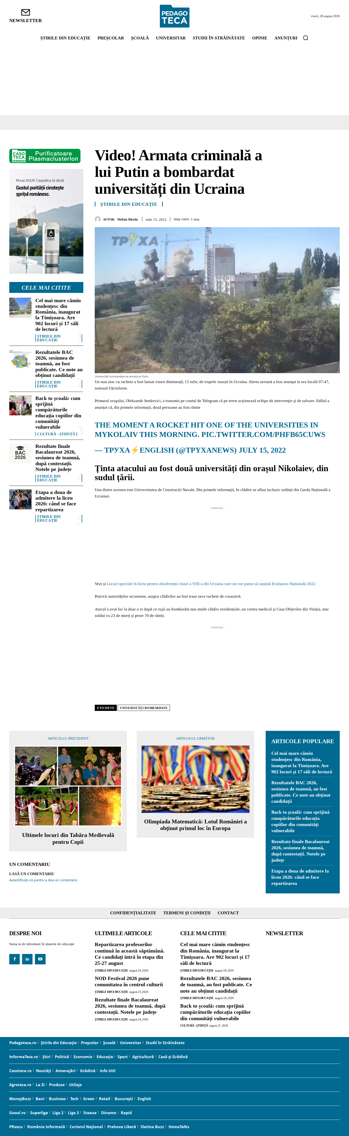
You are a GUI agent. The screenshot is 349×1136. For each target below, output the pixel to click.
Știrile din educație (49, 338)
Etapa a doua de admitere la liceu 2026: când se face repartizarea (55, 500)
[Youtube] (40, 959)
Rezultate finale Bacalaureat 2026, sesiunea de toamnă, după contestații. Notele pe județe (57, 457)
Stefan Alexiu (127, 219)
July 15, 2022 (262, 450)
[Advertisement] (174, 80)
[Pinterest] (313, 218)
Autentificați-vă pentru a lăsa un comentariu (43, 880)
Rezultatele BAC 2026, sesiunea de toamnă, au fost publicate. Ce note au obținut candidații (59, 363)
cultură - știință (56, 434)
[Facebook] (291, 218)
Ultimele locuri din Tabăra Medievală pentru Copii (68, 838)
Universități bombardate (144, 708)
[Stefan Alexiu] (99, 219)
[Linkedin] (335, 218)
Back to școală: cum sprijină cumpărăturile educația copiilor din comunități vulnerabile (58, 412)
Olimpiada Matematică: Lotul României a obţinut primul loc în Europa (195, 824)
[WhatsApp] (324, 218)
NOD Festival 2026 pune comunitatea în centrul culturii (129, 981)
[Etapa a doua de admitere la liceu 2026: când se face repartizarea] (20, 499)
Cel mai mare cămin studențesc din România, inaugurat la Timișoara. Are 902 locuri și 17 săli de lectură (58, 314)
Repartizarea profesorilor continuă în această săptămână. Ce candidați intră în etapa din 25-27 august (130, 953)
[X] (302, 218)
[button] (305, 37)
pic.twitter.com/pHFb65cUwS (263, 434)
